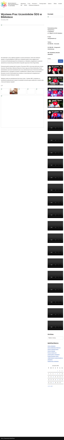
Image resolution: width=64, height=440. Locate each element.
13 (53, 376)
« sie (49, 386)
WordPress (12, 438)
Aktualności (23, 3)
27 (53, 382)
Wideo (55, 3)
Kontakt (60, 3)
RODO (25, 5)
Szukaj (49, 58)
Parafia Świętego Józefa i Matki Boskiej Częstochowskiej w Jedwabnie (55, 358)
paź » (51, 386)
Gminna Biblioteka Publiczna (54, 347)
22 (57, 379)
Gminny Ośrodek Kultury (53, 349)
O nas (29, 3)
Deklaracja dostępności (34, 5)
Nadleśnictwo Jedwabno (53, 361)
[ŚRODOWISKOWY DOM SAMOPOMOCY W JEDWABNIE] (10, 4)
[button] (37, 3)
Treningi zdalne (42, 3)
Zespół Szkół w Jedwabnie (54, 354)
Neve (2, 438)
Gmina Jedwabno (51, 346)
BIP (21, 5)
